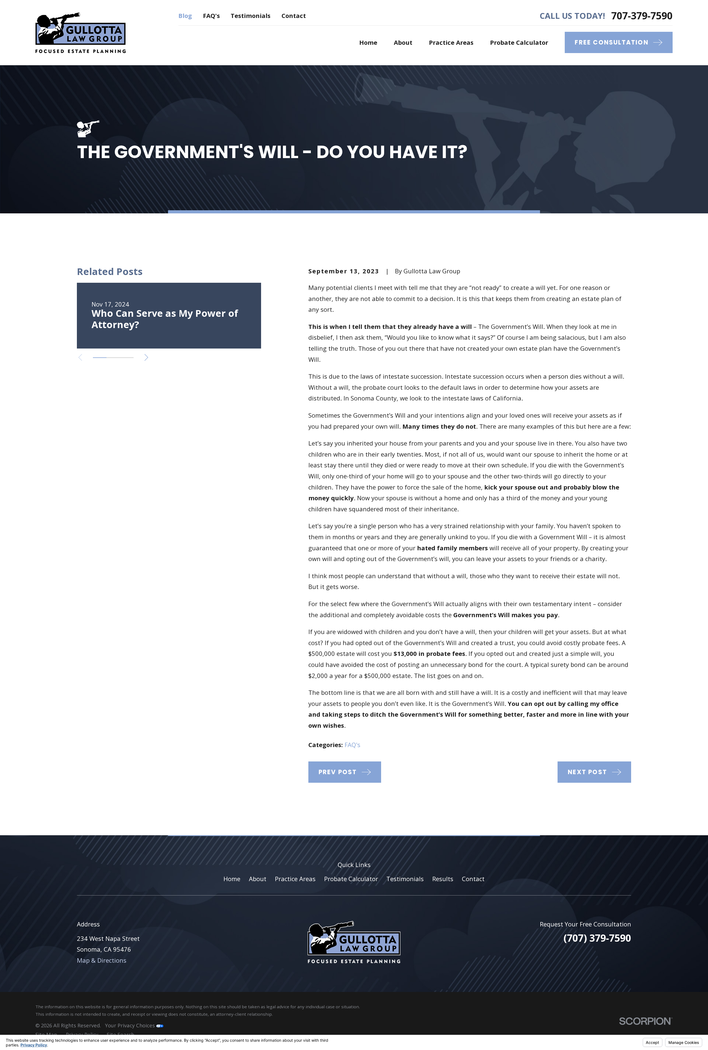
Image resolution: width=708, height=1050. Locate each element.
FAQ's (211, 15)
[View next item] (146, 357)
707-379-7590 (642, 15)
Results (442, 878)
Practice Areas (295, 878)
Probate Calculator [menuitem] (519, 42)
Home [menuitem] (368, 42)
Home (231, 878)
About (257, 878)
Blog (185, 15)
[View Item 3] (127, 357)
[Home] (80, 32)
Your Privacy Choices (130, 1025)
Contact (294, 15)
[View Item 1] (99, 357)
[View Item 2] (113, 357)
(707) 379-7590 (597, 937)
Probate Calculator (351, 878)
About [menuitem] (403, 42)
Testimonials (250, 15)
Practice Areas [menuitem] (451, 42)
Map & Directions (101, 960)
